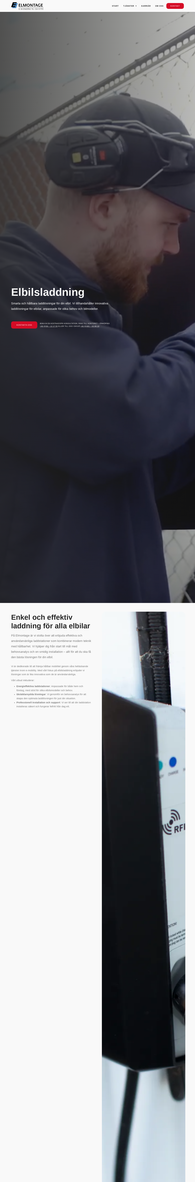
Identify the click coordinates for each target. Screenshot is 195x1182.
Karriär (146, 6)
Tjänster (128, 6)
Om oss (159, 6)
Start (115, 6)
